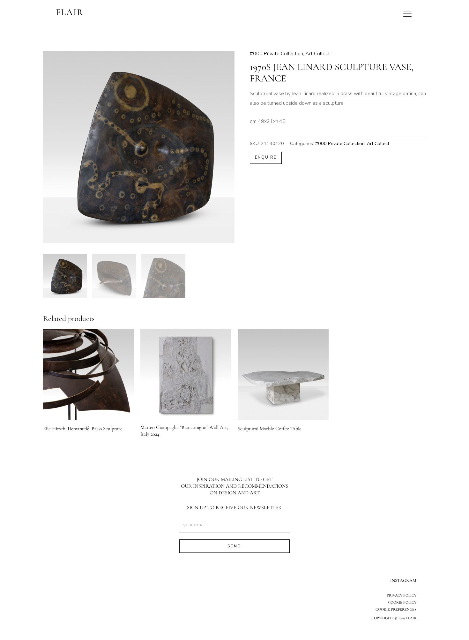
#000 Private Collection (276, 53)
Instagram (403, 580)
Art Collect (317, 53)
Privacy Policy (401, 595)
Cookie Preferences (396, 609)
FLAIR (70, 12)
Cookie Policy (402, 602)
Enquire (266, 157)
